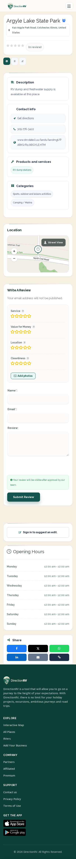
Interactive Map (13, 725)
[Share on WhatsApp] (59, 648)
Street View (55, 242)
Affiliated (9, 768)
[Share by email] (38, 657)
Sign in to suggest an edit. (40, 532)
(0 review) (35, 47)
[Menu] (69, 6)
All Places (9, 732)
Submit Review (23, 497)
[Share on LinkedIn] (17, 657)
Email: (12, 409)
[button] (14, 251)
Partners (9, 762)
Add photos (25, 375)
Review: (13, 428)
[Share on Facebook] (17, 648)
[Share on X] (38, 648)
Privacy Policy (12, 799)
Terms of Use (12, 805)
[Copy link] (59, 657)
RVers (7, 738)
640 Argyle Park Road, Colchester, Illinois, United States (39, 30)
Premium (9, 775)
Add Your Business (15, 745)
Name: (12, 390)
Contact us (10, 792)
